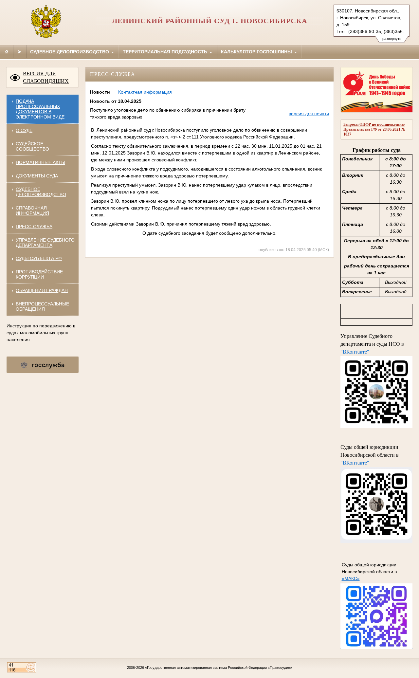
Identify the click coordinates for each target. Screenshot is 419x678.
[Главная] (6, 51)
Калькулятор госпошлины (257, 51)
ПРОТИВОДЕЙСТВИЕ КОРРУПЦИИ (39, 274)
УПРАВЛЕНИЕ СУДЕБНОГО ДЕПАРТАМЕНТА (45, 242)
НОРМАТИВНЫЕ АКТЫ (40, 162)
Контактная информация (145, 92)
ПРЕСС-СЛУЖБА (34, 226)
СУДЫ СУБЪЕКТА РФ (39, 258)
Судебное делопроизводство (70, 51)
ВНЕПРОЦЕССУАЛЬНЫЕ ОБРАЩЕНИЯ (42, 306)
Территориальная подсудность (166, 51)
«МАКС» (351, 578)
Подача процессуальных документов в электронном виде (40, 109)
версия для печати (309, 113)
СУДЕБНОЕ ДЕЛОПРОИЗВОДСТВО (41, 192)
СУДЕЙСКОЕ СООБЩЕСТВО (32, 146)
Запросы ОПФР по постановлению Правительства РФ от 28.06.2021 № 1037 (374, 129)
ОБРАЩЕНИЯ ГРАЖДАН (42, 290)
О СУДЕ (24, 130)
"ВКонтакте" (354, 352)
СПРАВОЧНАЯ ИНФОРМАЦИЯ (32, 210)
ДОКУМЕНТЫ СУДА (37, 175)
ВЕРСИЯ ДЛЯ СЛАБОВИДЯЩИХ (46, 77)
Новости (100, 92)
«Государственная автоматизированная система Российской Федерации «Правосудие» (218, 667)
